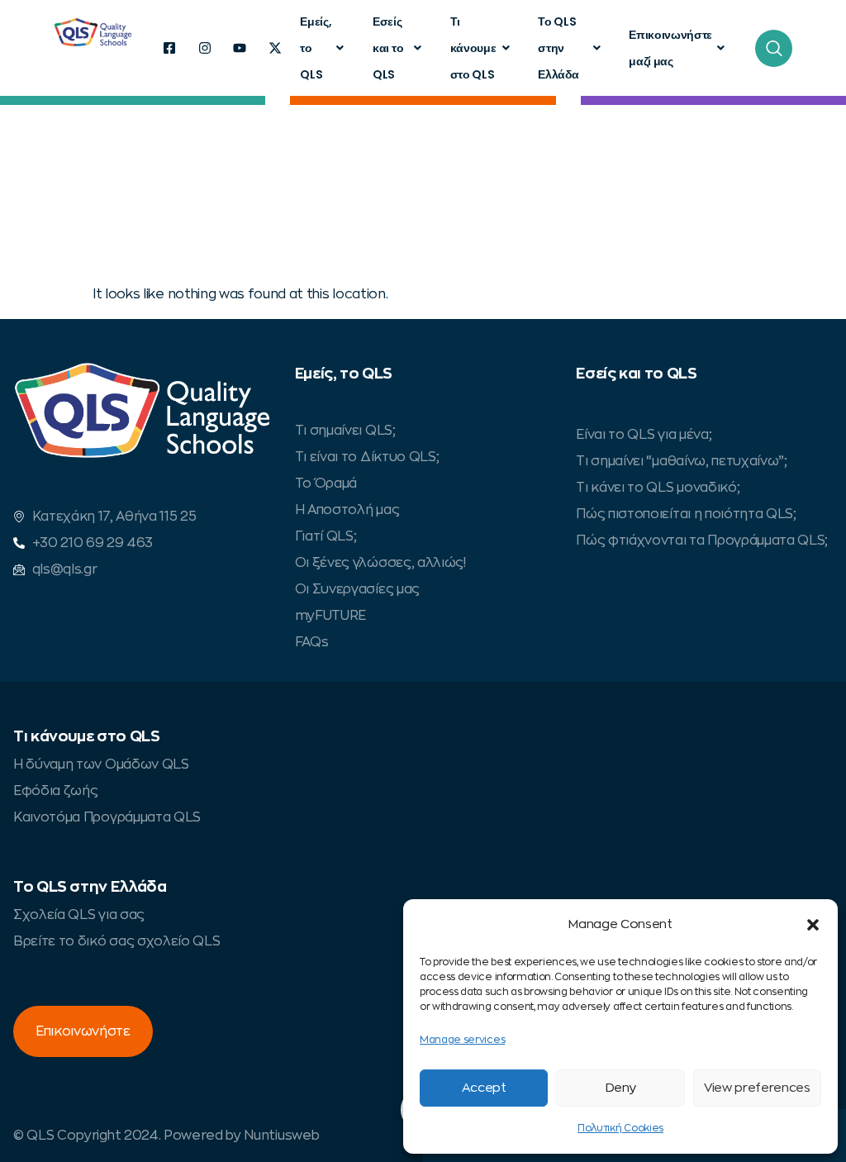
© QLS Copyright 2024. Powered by (128, 1135)
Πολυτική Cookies (620, 1128)
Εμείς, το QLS (315, 48)
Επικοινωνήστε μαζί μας (670, 47)
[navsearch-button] (773, 48)
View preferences (757, 1088)
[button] (813, 925)
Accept (484, 1088)
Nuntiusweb (281, 1135)
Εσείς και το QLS (388, 48)
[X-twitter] (275, 48)
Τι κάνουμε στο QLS (473, 48)
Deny (621, 1088)
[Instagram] (205, 48)
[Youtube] (239, 48)
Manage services (462, 1040)
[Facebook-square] (169, 48)
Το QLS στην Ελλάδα (558, 48)
